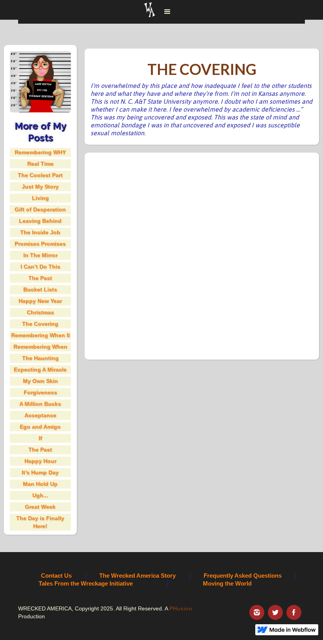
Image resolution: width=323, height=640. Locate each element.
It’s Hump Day (40, 472)
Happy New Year (40, 301)
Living (40, 198)
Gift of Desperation (40, 209)
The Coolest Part (40, 175)
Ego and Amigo (40, 427)
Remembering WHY (40, 152)
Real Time (40, 163)
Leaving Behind (40, 221)
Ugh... (40, 495)
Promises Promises (40, 244)
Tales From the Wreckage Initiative (86, 583)
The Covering (40, 324)
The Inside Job (40, 232)
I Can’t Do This (40, 266)
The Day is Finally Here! (40, 522)
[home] (150, 12)
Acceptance (40, 415)
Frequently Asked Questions (243, 575)
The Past (40, 278)
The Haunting (40, 358)
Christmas (40, 312)
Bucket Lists (40, 289)
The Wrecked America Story (137, 575)
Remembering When (40, 346)
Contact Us (56, 575)
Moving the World (227, 583)
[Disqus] (202, 255)
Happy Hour (40, 461)
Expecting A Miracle (40, 369)
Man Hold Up (40, 484)
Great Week (40, 507)
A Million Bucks (40, 404)
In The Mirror (40, 255)
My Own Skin (40, 381)
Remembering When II (40, 335)
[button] (167, 12)
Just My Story (40, 186)
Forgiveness (40, 392)
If (40, 438)
